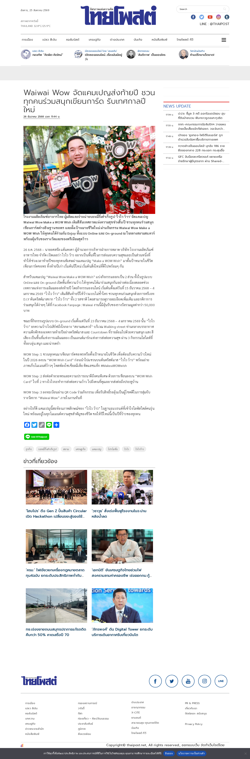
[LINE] (221, 681)
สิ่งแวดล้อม (84, 734)
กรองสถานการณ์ (87, 703)
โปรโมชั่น (113, 449)
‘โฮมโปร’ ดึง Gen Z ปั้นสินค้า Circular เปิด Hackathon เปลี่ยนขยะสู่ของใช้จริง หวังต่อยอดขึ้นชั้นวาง (56, 516)
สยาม (66, 449)
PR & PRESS (192, 703)
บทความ (30, 719)
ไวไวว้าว (139, 449)
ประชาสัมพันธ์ (85, 724)
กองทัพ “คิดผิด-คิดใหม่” (47, 55)
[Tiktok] (227, 17)
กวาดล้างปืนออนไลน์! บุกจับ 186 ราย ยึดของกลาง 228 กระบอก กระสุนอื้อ (201, 148)
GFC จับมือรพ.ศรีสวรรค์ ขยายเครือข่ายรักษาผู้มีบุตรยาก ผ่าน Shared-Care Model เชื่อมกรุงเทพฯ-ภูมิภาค (201, 159)
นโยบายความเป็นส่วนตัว (191, 753)
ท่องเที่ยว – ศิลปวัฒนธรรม (93, 719)
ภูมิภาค (82, 729)
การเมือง (27, 40)
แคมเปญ (96, 449)
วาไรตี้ (81, 708)
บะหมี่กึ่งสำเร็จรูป (47, 449)
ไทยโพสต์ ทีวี (185, 40)
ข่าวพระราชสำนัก (34, 729)
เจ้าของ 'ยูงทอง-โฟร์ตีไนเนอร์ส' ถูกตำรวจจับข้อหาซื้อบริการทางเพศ (200, 137)
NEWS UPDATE (177, 106)
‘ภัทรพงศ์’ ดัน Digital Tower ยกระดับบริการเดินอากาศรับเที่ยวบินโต (122, 632)
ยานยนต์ (136, 718)
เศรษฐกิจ (94, 40)
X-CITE (135, 713)
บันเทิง (138, 40)
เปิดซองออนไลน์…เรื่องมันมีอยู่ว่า (103, 57)
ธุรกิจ (29, 449)
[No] (245, 753)
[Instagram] (218, 17)
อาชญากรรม (138, 707)
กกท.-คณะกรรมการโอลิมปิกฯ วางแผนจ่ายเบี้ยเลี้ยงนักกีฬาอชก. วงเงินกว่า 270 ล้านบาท (202, 126)
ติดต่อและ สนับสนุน (196, 713)
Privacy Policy (194, 724)
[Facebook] (193, 17)
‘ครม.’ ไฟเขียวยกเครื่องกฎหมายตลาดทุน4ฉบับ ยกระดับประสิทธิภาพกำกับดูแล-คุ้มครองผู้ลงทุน (55, 575)
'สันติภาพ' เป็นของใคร (151, 55)
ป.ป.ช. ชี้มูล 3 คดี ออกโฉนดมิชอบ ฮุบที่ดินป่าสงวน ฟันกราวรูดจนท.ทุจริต (201, 115)
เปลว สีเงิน (49, 40)
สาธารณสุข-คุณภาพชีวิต (145, 723)
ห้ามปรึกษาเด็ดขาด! (202, 55)
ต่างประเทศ (117, 40)
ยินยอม (169, 753)
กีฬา (80, 713)
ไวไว (126, 449)
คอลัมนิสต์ (72, 40)
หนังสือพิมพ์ (159, 40)
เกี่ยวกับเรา (191, 708)
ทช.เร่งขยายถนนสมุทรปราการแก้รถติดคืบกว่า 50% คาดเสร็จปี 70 (56, 632)
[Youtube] (210, 17)
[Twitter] (201, 17)
